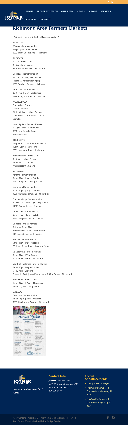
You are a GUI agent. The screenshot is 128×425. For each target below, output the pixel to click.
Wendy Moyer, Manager (98, 383)
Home (29, 11)
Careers (31, 19)
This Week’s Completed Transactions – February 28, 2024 (100, 391)
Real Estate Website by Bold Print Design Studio (36, 421)
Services (105, 11)
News (80, 11)
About (93, 11)
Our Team (67, 11)
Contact (45, 19)
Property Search (47, 11)
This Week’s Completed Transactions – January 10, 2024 (99, 402)
